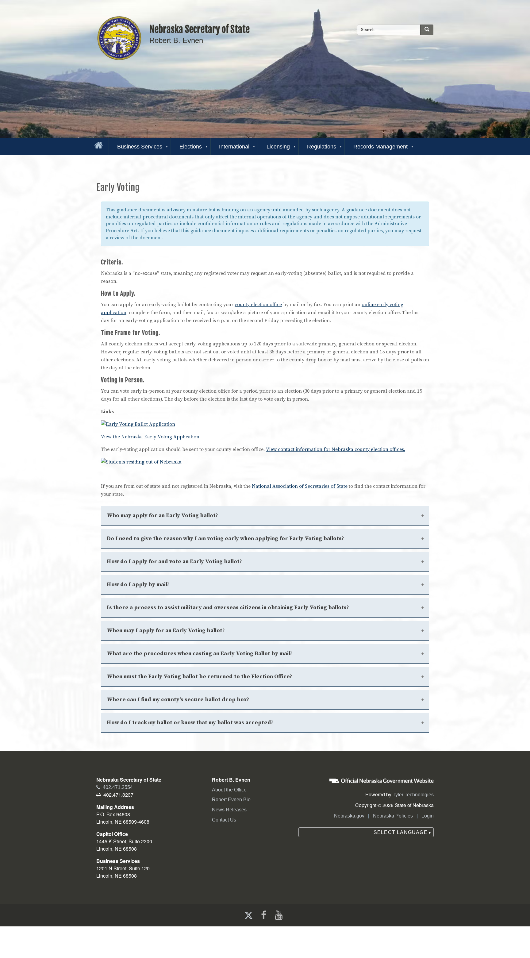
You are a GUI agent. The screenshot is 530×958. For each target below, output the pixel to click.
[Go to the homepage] (97, 144)
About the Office (229, 789)
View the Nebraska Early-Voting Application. (151, 437)
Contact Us (224, 819)
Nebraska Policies (393, 815)
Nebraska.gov (349, 815)
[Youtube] (280, 915)
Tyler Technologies (413, 794)
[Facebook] (263, 915)
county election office (258, 305)
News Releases (229, 809)
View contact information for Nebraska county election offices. (335, 449)
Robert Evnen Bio (231, 799)
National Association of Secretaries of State (300, 486)
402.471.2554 (114, 787)
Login (427, 815)
